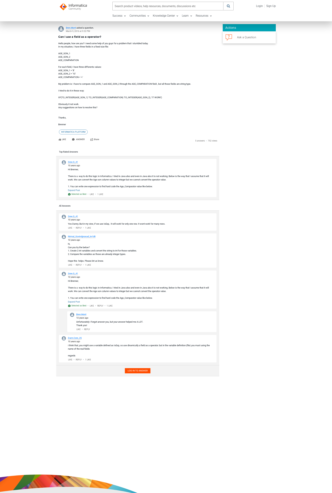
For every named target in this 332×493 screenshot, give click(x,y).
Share (96, 139)
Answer (80, 139)
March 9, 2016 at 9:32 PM (78, 31)
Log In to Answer (138, 370)
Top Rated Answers (68, 151)
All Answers (65, 206)
